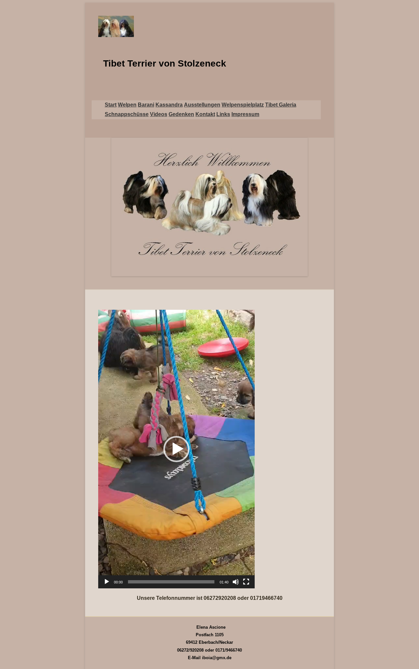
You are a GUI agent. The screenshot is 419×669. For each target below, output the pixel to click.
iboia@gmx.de (216, 657)
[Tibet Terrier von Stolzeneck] (209, 26)
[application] (176, 449)
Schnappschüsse (127, 114)
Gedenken (181, 114)
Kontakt (205, 114)
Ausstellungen (202, 105)
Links (223, 114)
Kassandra (169, 105)
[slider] (171, 581)
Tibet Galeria (280, 105)
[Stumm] (235, 582)
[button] (176, 449)
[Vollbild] (246, 582)
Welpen (127, 105)
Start (111, 105)
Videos (158, 114)
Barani (146, 105)
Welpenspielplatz (243, 105)
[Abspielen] (106, 582)
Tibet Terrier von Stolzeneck (164, 63)
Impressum (245, 114)
